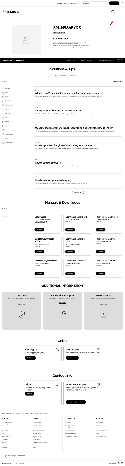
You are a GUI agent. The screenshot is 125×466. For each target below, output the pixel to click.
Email (34, 447)
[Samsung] (10, 11)
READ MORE (21, 304)
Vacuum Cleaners (6, 445)
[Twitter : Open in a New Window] (122, 463)
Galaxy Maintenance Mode (40, 442)
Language (4, 216)
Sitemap (22, 463)
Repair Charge (37, 436)
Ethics (97, 433)
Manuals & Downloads (86, 60)
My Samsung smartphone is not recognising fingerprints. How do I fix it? (73, 45)
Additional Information (105, 60)
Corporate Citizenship (70, 433)
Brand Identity (100, 428)
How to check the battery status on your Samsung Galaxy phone (71, 47)
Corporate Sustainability (71, 436)
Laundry (4, 442)
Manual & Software (38, 425)
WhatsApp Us (30, 358)
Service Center (37, 433)
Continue (114, 3)
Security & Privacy (69, 425)
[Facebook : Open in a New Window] (119, 463)
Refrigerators (5, 439)
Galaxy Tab (5, 425)
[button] (78, 94)
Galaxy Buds (5, 430)
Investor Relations (101, 430)
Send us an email (72, 358)
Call (34, 445)
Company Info (99, 422)
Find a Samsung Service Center (76, 402)
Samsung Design (100, 436)
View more (29, 393)
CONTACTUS (119, 60)
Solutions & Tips (70, 60)
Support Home (37, 422)
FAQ (55, 75)
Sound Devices (6, 436)
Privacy (16, 463)
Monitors (4, 447)
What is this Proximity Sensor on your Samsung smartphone (70, 42)
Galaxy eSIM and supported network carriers (66, 43)
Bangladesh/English (6, 463)
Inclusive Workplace (70, 430)
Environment (68, 422)
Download (39, 229)
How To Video (72, 75)
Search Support (37, 428)
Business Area (99, 425)
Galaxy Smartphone (7, 422)
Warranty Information (59, 32)
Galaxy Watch (5, 428)
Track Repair (36, 439)
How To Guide (63, 75)
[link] (110, 23)
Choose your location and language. (66, 3)
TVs (3, 433)
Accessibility (68, 428)
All (50, 75)
